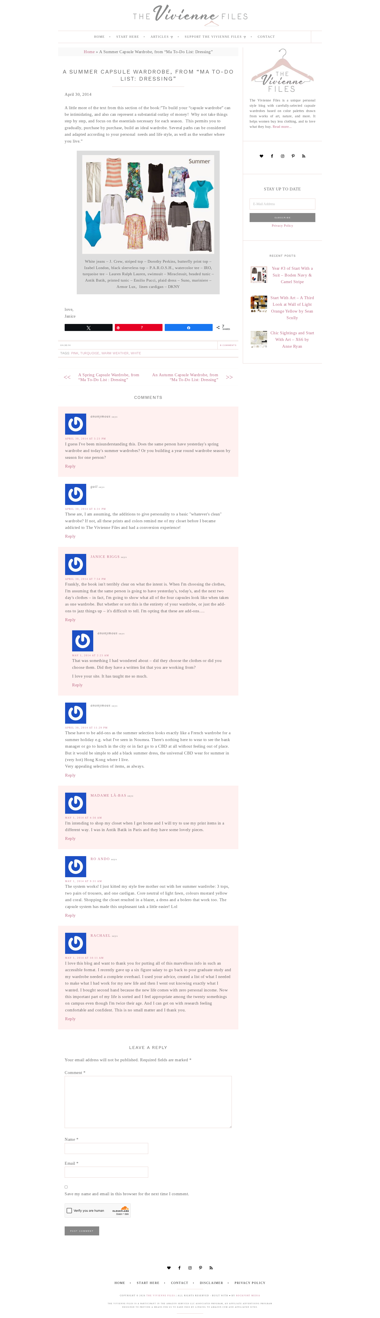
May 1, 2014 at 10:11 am (84, 957)
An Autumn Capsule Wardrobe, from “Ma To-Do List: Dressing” (185, 377)
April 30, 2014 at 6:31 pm (85, 509)
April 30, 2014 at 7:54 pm (85, 579)
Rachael (101, 935)
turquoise (89, 353)
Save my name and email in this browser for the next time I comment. (127, 1193)
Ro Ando (100, 859)
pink (74, 353)
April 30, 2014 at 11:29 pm (86, 727)
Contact (179, 1283)
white (136, 353)
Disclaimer (211, 1283)
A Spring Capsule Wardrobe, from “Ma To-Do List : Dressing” (108, 377)
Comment (75, 1072)
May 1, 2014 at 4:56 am (83, 817)
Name (72, 1139)
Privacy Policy (282, 225)
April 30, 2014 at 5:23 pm (85, 438)
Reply (70, 466)
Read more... (282, 126)
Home (89, 51)
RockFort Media (248, 1295)
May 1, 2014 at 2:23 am (90, 655)
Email (72, 1163)
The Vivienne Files (160, 1295)
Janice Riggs (105, 557)
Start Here (148, 1283)
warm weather (115, 353)
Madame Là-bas (108, 795)
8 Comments (228, 345)
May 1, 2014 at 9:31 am (83, 881)
